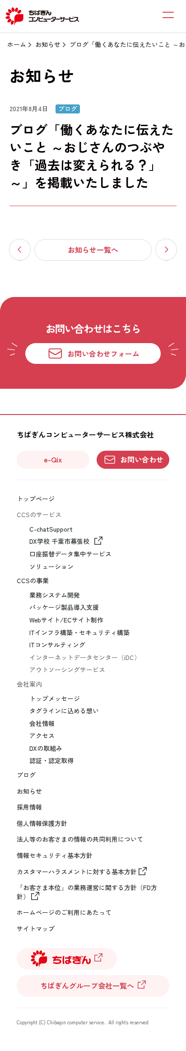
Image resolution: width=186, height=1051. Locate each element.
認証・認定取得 (51, 760)
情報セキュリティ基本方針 (55, 855)
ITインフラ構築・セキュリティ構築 (79, 632)
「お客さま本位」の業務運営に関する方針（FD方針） (87, 892)
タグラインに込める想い (64, 711)
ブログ (26, 775)
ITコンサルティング (57, 645)
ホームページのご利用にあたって (64, 912)
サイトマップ (36, 928)
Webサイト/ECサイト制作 (66, 620)
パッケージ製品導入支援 (64, 607)
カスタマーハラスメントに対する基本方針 (77, 871)
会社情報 (42, 723)
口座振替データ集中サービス (70, 554)
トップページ (36, 499)
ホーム (16, 44)
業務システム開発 (54, 595)
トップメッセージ (54, 698)
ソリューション (51, 566)
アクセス (42, 735)
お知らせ (47, 44)
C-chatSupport (51, 529)
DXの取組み (45, 748)
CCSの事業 (33, 580)
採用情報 (29, 807)
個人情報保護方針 (42, 823)
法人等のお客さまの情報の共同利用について (80, 839)
